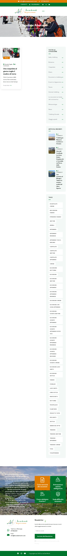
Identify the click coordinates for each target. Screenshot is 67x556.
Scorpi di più (6, 85)
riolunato (53, 417)
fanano (52, 380)
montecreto (54, 396)
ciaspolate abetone (53, 252)
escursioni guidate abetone (55, 312)
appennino (53, 229)
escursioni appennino (53, 286)
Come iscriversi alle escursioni (42, 486)
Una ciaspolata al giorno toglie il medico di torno (10, 71)
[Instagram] (46, 4)
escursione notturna (53, 269)
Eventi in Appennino (55, 82)
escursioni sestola (53, 374)
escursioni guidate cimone (54, 361)
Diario (50, 72)
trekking (52, 429)
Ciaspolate (52, 67)
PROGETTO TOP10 (55, 413)
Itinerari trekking (54, 92)
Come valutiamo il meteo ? (42, 500)
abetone (52, 221)
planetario (53, 409)
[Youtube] (49, 4)
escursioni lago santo (55, 368)
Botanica (51, 62)
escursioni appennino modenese (53, 294)
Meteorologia (53, 104)
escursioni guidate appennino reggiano (53, 353)
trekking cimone (55, 444)
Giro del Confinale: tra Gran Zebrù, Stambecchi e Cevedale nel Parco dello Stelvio (60, 159)
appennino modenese (53, 235)
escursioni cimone (55, 300)
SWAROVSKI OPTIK (55, 425)
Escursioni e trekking (55, 77)
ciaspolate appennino (53, 258)
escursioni (53, 274)
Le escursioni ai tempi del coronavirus (55, 98)
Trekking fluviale (54, 114)
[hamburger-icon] (43, 11)
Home (22, 28)
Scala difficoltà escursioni (58, 500)
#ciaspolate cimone (53, 205)
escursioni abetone (53, 280)
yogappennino (54, 453)
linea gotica (54, 392)
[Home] (17, 522)
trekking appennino (53, 439)
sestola (52, 421)
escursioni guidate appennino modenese (53, 341)
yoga (51, 449)
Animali (52, 225)
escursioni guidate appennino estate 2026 (55, 330)
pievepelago (54, 405)
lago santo (53, 388)
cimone (52, 263)
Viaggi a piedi (53, 119)
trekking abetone (55, 434)
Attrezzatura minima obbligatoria (58, 486)
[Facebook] (42, 4)
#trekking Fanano (55, 217)
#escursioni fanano (53, 211)
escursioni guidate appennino (53, 320)
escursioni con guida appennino (55, 306)
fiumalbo (53, 384)
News (6, 58)
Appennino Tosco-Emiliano (55, 241)
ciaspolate (53, 246)
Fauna (50, 87)
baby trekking (53, 57)
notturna (53, 400)
